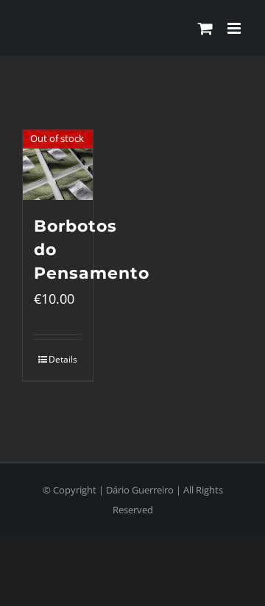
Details (63, 359)
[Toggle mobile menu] (235, 28)
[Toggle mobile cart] (205, 28)
